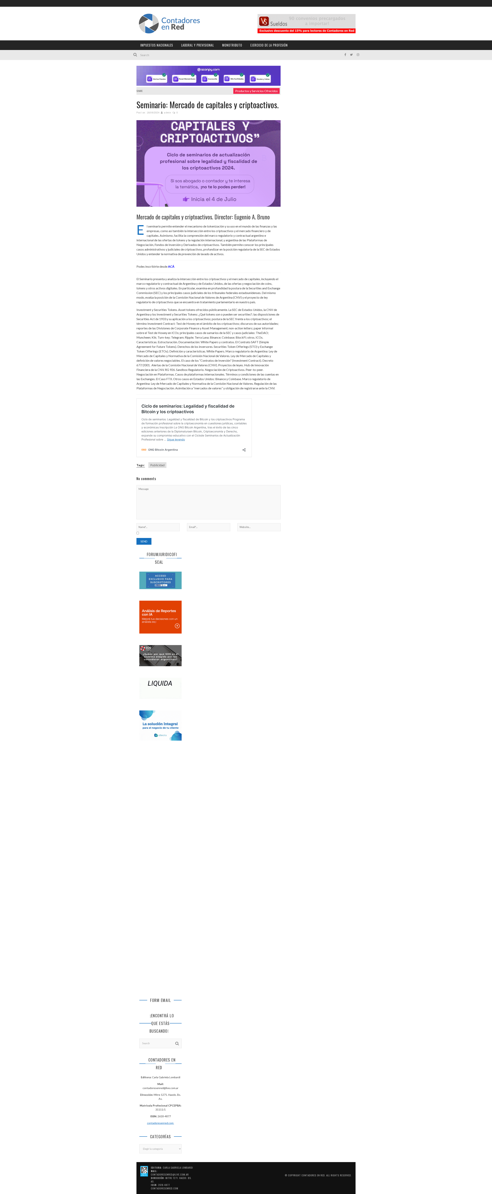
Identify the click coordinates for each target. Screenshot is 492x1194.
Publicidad (157, 465)
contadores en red (313, 1175)
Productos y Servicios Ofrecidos (256, 91)
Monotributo (232, 45)
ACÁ (171, 266)
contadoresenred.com (160, 1123)
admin (167, 112)
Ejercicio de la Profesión (269, 45)
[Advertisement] (160, 808)
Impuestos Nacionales (156, 45)
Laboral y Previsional (197, 45)
